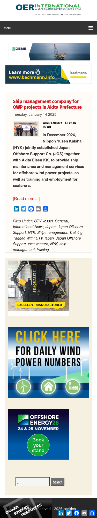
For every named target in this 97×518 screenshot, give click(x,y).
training (43, 249)
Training (76, 232)
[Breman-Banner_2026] (38, 315)
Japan (51, 226)
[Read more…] (26, 198)
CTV (39, 238)
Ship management (52, 232)
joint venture (38, 243)
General (61, 220)
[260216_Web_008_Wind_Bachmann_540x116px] (48, 83)
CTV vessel (43, 220)
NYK (31, 232)
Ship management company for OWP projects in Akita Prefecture (47, 104)
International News (28, 226)
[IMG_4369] (48, 62)
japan (49, 238)
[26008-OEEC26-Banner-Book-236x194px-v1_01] (38, 458)
